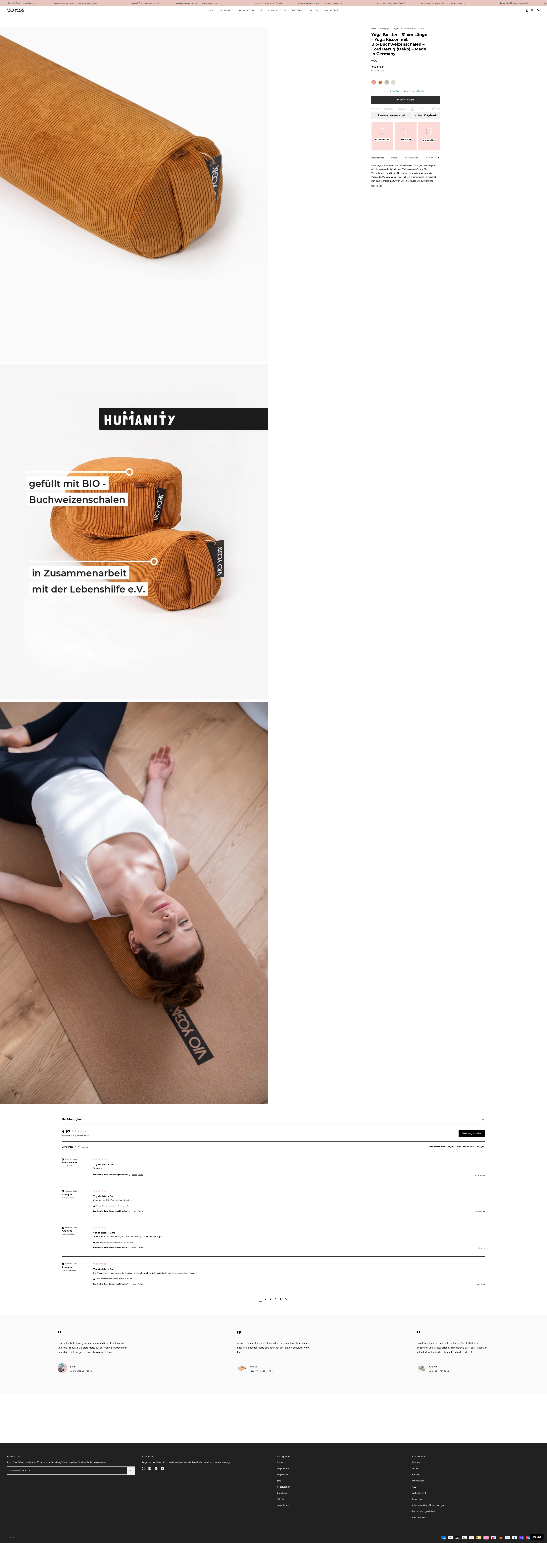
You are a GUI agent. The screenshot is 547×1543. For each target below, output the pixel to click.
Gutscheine (282, 1493)
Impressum (417, 1499)
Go (130, 1470)
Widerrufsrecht (419, 1493)
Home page (384, 28)
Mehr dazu (376, 186)
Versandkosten (419, 1517)
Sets (279, 1481)
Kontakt (416, 1475)
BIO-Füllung (406, 139)
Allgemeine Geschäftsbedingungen (428, 1505)
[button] (260, 1299)
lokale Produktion (382, 139)
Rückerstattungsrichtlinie (423, 1511)
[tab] (441, 1147)
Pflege (394, 158)
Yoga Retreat (283, 1505)
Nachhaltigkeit (411, 158)
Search (415, 1468)
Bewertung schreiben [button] (472, 1133)
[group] (77, 1131)
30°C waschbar (429, 140)
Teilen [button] (140, 1175)
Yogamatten (283, 1468)
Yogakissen (282, 1475)
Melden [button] (134, 1175)
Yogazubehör (283, 1487)
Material (429, 158)
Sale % (280, 1499)
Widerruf (537, 1537)
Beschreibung (377, 158)
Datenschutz (418, 1481)
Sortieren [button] (68, 1146)
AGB (414, 1487)
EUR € (12, 1538)
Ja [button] (129, 1175)
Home (373, 28)
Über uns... (417, 1462)
